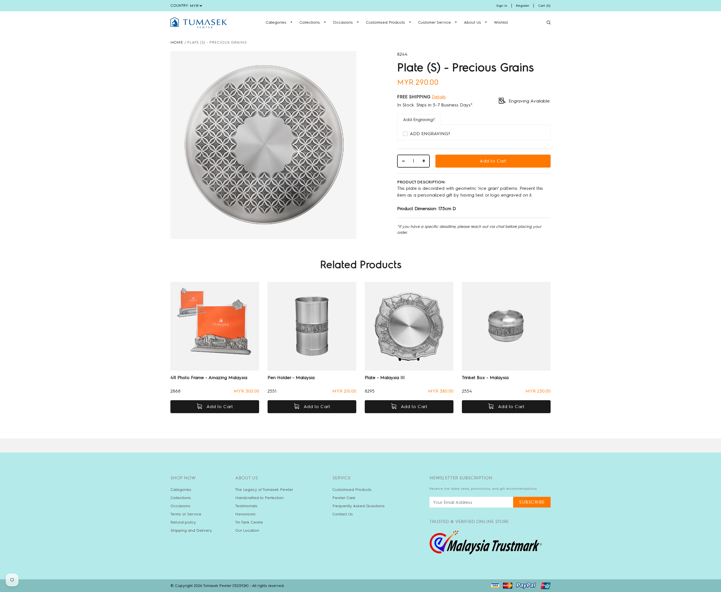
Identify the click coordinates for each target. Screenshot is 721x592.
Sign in (501, 6)
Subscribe (532, 502)
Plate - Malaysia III (385, 377)
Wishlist (501, 22)
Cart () (544, 6)
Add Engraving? (430, 133)
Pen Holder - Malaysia (291, 377)
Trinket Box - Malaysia (485, 377)
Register (522, 6)
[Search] (549, 22)
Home (176, 42)
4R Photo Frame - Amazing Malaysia (208, 377)
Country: (179, 5)
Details (439, 96)
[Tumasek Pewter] (198, 23)
